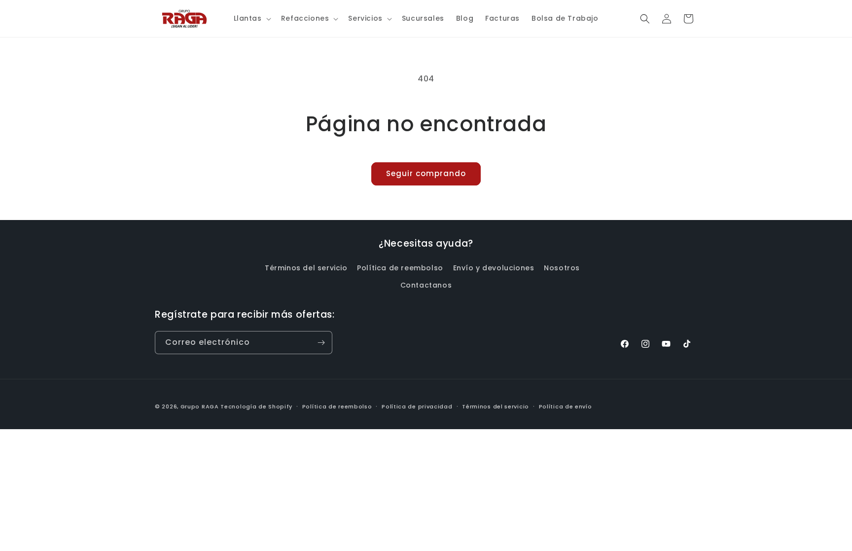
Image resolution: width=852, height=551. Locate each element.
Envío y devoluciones (493, 268)
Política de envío (565, 406)
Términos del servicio (306, 268)
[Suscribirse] (321, 342)
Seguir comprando (426, 173)
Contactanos (426, 285)
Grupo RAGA (199, 406)
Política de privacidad (417, 406)
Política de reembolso (400, 268)
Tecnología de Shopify (256, 406)
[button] (251, 18)
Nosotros (562, 268)
